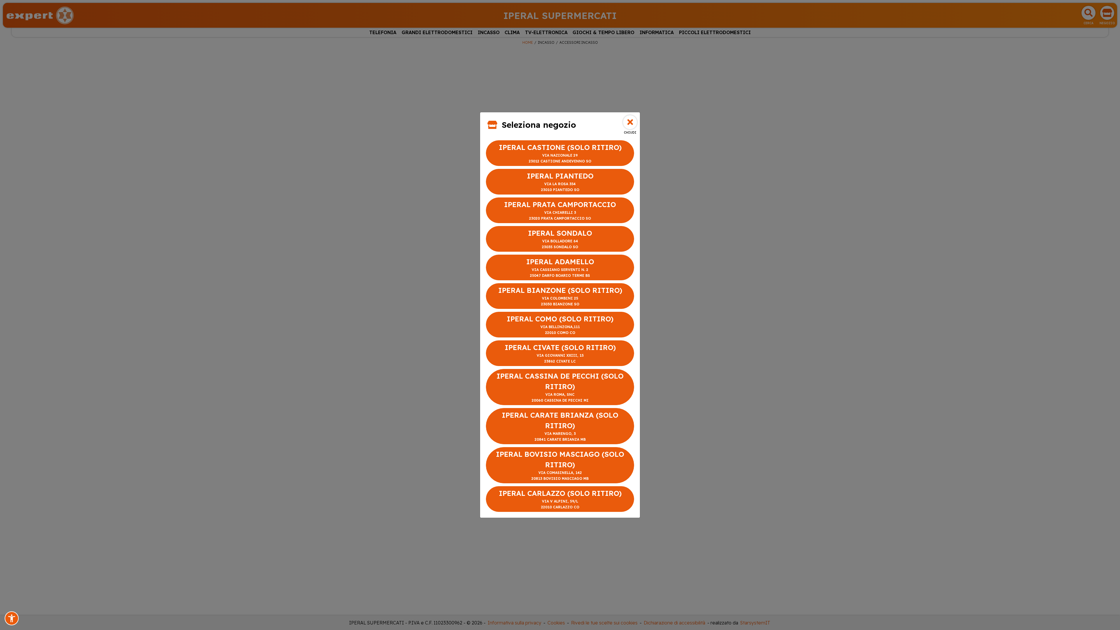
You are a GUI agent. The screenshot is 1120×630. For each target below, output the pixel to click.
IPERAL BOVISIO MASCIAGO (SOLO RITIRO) (560, 465)
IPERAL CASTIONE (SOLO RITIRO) (560, 153)
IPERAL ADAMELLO (560, 267)
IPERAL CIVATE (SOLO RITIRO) (560, 353)
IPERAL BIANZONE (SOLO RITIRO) (560, 296)
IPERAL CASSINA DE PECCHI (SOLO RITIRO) (560, 387)
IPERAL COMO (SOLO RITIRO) (560, 324)
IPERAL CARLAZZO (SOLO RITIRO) (560, 499)
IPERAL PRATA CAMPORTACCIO (560, 210)
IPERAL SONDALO (560, 239)
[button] (12, 618)
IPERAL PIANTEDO (560, 182)
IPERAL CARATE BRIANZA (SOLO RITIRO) (560, 426)
